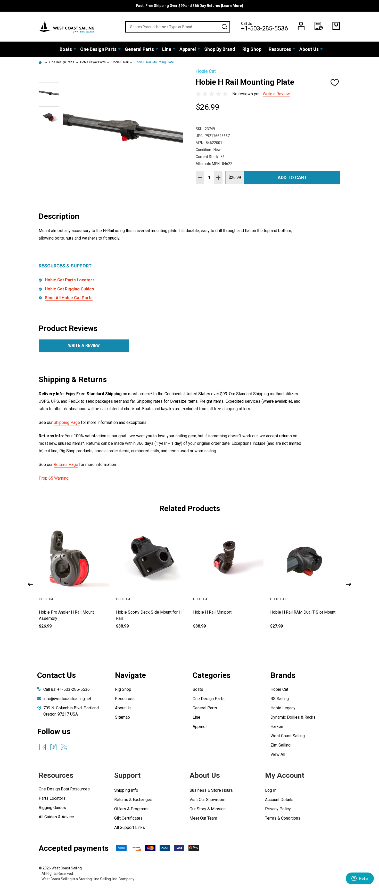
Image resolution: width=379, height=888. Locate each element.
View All (277, 754)
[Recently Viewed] (319, 26)
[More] (74, 49)
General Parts (139, 49)
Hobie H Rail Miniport (289, 612)
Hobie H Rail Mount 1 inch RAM (67, 612)
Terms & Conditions (282, 818)
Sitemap (122, 717)
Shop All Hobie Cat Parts (69, 297)
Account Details (279, 799)
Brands (282, 675)
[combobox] (177, 27)
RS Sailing (279, 698)
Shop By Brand (219, 49)
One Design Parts (98, 49)
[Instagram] (53, 747)
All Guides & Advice (56, 816)
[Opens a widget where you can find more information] (359, 879)
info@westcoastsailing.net (67, 698)
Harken (276, 726)
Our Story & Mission (208, 808)
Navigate (130, 675)
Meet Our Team (203, 818)
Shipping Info (126, 790)
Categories (211, 675)
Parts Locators (52, 798)
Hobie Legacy (282, 707)
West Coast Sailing (287, 735)
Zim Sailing (280, 745)
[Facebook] (42, 747)
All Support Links (129, 827)
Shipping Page (67, 422)
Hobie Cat (279, 689)
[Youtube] (64, 747)
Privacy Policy (278, 808)
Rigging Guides (52, 807)
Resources (280, 49)
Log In (270, 790)
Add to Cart (292, 177)
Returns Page (66, 464)
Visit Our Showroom (207, 799)
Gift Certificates (128, 818)
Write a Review (276, 93)
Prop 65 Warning (54, 478)
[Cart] (336, 26)
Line (166, 49)
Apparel (187, 49)
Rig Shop (251, 49)
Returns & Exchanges (133, 799)
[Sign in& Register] (301, 26)
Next (348, 584)
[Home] (41, 62)
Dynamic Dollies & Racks (293, 717)
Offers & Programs (131, 808)
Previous (30, 584)
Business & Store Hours (211, 790)
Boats (66, 49)
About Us (309, 49)
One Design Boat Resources (64, 789)
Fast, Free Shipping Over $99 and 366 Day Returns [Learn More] (189, 6)
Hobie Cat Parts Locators (70, 280)
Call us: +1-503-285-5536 (66, 689)
